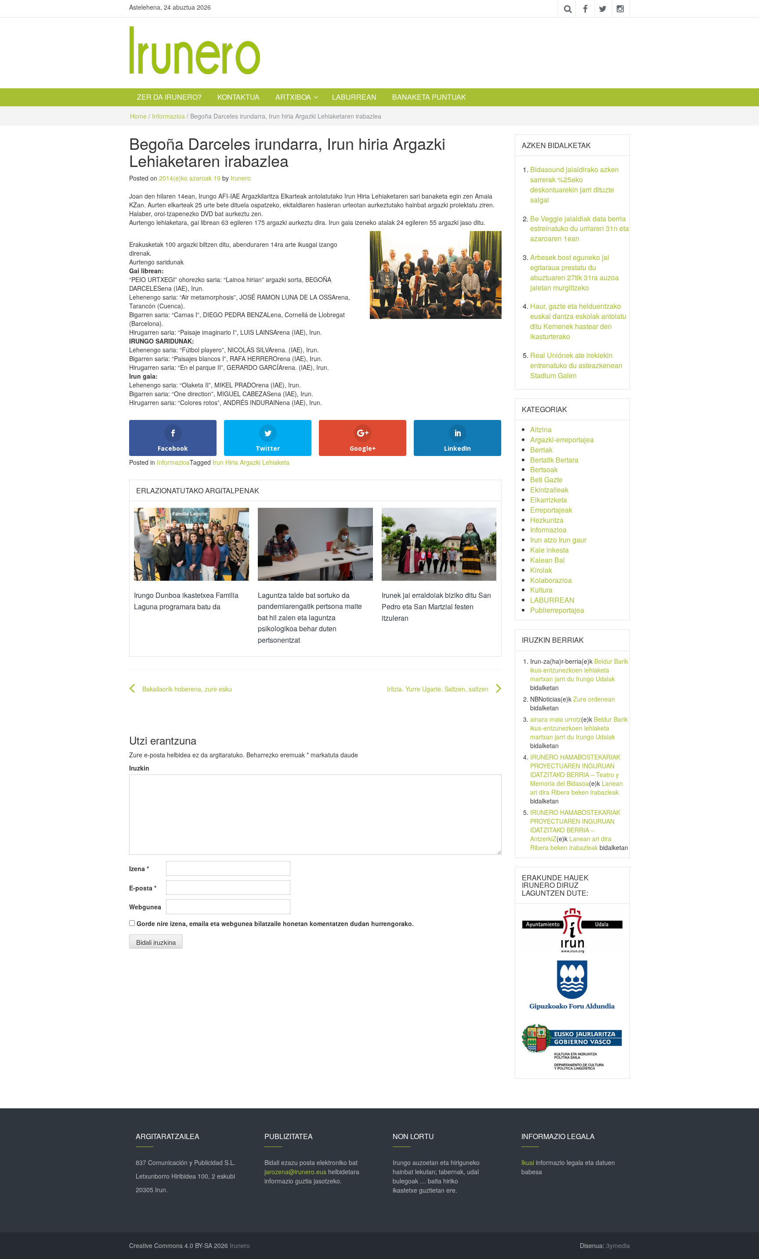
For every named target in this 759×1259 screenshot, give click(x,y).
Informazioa (168, 116)
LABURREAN (354, 97)
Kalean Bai (547, 560)
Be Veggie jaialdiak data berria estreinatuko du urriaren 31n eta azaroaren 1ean (579, 228)
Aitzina (541, 429)
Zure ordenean (594, 699)
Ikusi (527, 1162)
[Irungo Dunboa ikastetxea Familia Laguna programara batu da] (191, 543)
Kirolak (541, 570)
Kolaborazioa (551, 580)
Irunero (241, 178)
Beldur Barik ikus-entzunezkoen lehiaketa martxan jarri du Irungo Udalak (579, 670)
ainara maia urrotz (555, 719)
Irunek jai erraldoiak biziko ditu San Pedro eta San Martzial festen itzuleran (436, 606)
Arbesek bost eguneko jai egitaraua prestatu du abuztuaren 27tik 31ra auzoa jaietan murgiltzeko (574, 272)
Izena (139, 868)
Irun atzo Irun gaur (558, 540)
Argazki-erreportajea (562, 439)
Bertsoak (544, 469)
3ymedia (618, 1245)
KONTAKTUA (238, 97)
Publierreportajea (557, 610)
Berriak (541, 450)
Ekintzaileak (549, 490)
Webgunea (145, 906)
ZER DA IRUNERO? (169, 97)
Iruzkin (139, 767)
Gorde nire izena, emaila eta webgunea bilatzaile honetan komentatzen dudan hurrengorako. (275, 923)
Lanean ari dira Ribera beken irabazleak (576, 787)
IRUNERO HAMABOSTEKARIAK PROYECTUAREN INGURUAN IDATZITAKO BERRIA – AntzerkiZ (575, 825)
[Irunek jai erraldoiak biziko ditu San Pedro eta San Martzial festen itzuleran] (439, 543)
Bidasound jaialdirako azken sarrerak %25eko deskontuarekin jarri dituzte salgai (574, 184)
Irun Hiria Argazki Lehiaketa (251, 462)
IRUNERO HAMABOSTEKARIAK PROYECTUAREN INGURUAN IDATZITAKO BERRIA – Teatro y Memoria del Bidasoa (575, 770)
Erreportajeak (551, 510)
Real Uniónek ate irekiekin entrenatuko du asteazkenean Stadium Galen (576, 365)
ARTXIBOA (293, 97)
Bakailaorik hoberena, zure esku (187, 688)
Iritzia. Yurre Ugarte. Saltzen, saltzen (437, 688)
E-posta (142, 887)
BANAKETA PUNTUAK (429, 97)
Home (138, 116)
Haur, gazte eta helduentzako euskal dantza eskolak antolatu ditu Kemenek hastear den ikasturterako (578, 321)
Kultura (541, 590)
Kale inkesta (549, 550)
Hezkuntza (547, 520)
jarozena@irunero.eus (295, 1171)
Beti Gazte (546, 479)
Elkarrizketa (548, 500)
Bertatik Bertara (554, 460)
